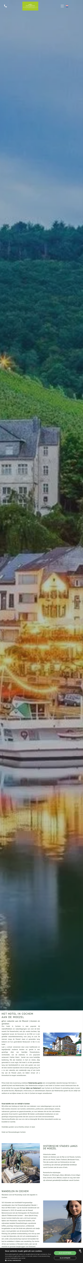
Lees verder (22, 1258)
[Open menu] (62, 6)
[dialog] (41, 1255)
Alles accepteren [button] (65, 1253)
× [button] (80, 1252)
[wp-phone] (5, 8)
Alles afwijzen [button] (65, 1258)
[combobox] (80, 1250)
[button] (28, 1260)
